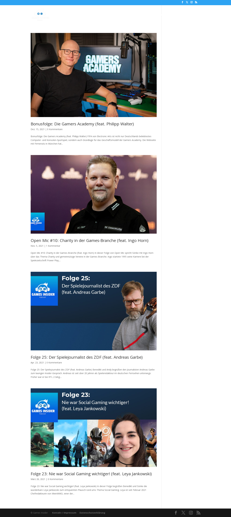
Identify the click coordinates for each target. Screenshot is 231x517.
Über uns (140, 14)
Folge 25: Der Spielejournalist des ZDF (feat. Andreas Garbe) (87, 357)
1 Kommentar (53, 245)
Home (77, 14)
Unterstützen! (159, 14)
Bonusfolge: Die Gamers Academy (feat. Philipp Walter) (82, 124)
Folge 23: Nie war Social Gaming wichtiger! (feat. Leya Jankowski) (91, 474)
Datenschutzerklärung (92, 512)
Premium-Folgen (118, 14)
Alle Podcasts (93, 14)
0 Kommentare (55, 129)
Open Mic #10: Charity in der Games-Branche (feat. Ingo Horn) (89, 240)
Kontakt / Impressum (64, 512)
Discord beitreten (183, 14)
